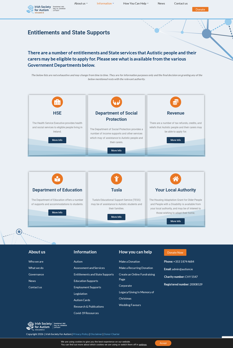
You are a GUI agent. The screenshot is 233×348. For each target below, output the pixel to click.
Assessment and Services (89, 268)
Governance (36, 274)
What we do (36, 268)
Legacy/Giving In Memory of (136, 292)
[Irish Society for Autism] (46, 9)
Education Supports (86, 281)
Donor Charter (112, 333)
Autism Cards (82, 300)
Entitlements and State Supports (94, 274)
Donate (200, 9)
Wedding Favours (130, 305)
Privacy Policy (81, 333)
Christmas (125, 298)
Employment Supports (87, 287)
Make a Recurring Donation (136, 268)
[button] (87, 3)
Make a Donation (129, 261)
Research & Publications (89, 306)
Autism (78, 261)
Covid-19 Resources (86, 313)
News (161, 3)
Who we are (36, 261)
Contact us (181, 3)
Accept (163, 343)
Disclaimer (96, 333)
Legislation (80, 293)
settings (143, 344)
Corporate (125, 285)
